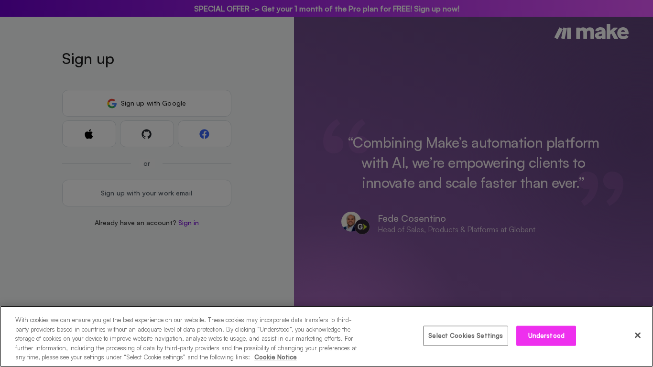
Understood (546, 335)
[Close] (637, 335)
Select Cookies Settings (465, 335)
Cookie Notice (275, 357)
